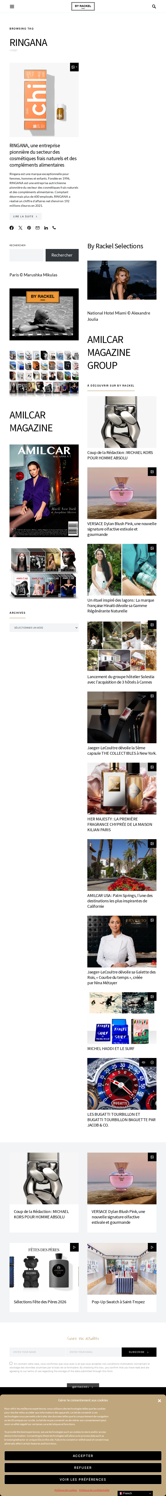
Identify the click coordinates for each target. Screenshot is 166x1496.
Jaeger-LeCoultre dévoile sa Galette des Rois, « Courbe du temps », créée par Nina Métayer (121, 977)
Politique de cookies (65, 1490)
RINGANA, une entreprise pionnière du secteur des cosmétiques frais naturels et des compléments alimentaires (43, 155)
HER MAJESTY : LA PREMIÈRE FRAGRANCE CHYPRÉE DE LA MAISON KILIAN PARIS (119, 824)
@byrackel (80, 1386)
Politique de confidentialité (94, 1490)
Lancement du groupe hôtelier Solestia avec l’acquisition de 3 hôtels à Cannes (120, 679)
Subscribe (137, 1352)
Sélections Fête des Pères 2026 (40, 1301)
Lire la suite (23, 216)
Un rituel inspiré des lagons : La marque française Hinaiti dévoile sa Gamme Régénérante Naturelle (120, 605)
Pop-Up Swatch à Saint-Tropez (118, 1301)
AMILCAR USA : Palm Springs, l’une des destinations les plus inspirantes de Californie (120, 901)
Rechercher (18, 245)
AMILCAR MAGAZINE (31, 421)
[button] (159, 1400)
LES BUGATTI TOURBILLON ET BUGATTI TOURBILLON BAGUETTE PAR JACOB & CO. (121, 1119)
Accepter (83, 1456)
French (127, 1493)
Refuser (83, 1468)
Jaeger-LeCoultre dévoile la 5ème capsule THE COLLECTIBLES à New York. (121, 750)
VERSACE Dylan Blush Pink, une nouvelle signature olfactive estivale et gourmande (121, 529)
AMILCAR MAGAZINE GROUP (108, 352)
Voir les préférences (83, 1479)
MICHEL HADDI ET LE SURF (110, 1048)
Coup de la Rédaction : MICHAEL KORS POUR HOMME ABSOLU (120, 455)
